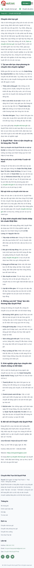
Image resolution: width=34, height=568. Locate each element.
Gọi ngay (25, 3)
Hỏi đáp (3, 512)
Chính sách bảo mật (7, 509)
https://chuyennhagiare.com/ (17, 453)
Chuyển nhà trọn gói (11, 9)
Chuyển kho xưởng (6, 532)
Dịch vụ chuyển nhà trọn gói (16, 457)
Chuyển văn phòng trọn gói (9, 528)
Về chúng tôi (5, 506)
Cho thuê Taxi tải (6, 535)
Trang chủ (4, 13)
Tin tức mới (4, 515)
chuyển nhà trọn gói (20, 125)
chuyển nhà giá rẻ (9, 184)
